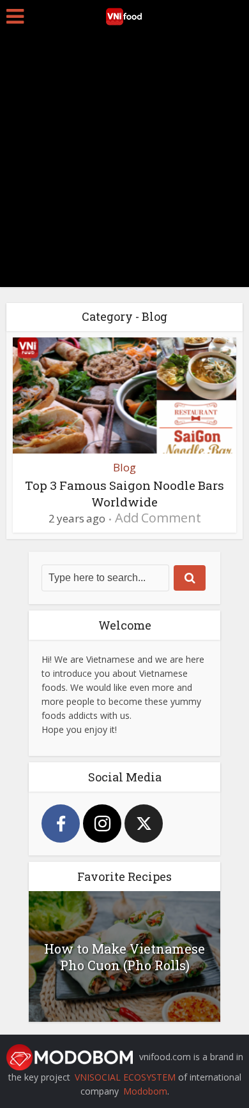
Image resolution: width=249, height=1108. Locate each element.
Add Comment (158, 517)
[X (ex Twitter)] (143, 823)
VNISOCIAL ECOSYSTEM (125, 1077)
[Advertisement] (124, 162)
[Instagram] (102, 823)
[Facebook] (61, 823)
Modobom (145, 1091)
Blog (124, 467)
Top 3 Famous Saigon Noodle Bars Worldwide (124, 493)
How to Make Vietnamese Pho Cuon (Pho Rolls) (124, 956)
